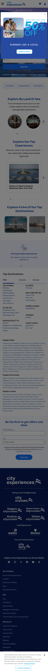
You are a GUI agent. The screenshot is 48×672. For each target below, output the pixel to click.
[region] (24, 661)
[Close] (44, 655)
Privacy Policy (29, 663)
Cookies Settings (23, 668)
